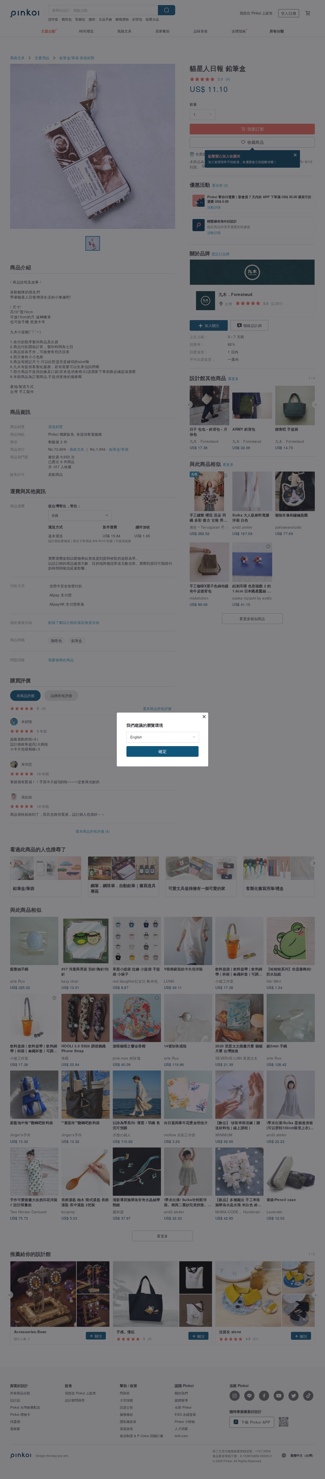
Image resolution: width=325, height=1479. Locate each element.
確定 (162, 751)
